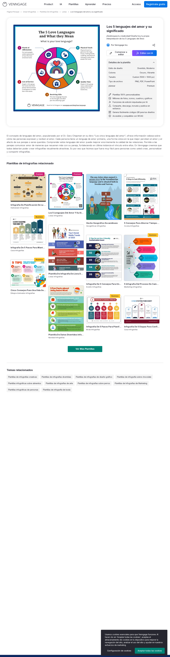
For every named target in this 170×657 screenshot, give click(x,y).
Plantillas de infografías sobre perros (94, 383)
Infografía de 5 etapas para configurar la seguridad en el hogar (141, 326)
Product (48, 4)
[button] (119, 53)
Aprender (90, 4)
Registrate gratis (155, 4)
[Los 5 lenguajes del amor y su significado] (66, 191)
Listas (64, 12)
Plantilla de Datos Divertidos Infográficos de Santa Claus (66, 335)
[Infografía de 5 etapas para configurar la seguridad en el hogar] (141, 309)
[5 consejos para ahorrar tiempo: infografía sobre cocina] (141, 197)
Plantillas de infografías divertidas (56, 377)
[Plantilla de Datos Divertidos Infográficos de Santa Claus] (66, 308)
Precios (107, 4)
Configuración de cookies (119, 651)
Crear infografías (29, 12)
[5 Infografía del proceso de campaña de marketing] (141, 258)
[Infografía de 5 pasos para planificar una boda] (104, 309)
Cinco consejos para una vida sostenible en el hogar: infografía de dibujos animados (28, 290)
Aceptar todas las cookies (150, 651)
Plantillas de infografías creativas (22, 377)
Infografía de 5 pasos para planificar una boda (104, 326)
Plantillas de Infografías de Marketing (131, 383)
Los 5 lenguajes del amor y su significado (66, 213)
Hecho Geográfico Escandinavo (102, 223)
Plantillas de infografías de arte (59, 383)
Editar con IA (146, 53)
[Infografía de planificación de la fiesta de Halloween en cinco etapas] (28, 187)
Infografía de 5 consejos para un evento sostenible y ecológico (104, 284)
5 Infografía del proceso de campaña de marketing (141, 284)
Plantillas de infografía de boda (56, 390)
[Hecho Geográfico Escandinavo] (104, 197)
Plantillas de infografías (49, 12)
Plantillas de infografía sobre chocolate (134, 377)
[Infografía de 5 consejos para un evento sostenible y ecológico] (104, 258)
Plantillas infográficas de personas (23, 390)
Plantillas (73, 4)
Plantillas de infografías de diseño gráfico (94, 377)
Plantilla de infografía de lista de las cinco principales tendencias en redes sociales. (66, 274)
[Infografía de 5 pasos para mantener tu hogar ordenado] (28, 230)
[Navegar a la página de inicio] (15, 4)
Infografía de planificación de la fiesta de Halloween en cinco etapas (28, 205)
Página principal (13, 12)
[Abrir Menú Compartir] (154, 45)
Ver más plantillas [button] (85, 349)
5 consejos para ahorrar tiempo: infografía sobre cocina (141, 223)
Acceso (136, 4)
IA (61, 4)
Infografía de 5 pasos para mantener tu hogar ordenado (28, 247)
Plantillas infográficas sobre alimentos (24, 383)
